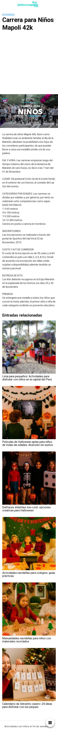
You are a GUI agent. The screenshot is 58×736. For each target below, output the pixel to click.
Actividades (8, 14)
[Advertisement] (29, 64)
